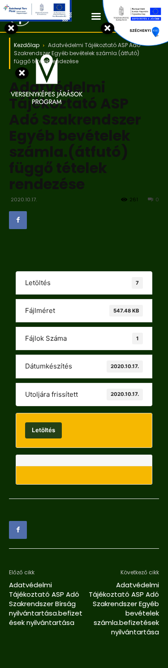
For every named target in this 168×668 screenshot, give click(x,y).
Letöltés (43, 430)
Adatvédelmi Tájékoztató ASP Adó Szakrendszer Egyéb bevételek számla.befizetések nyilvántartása (124, 608)
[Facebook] (18, 220)
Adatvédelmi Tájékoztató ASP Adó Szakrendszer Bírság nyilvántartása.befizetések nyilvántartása (45, 603)
